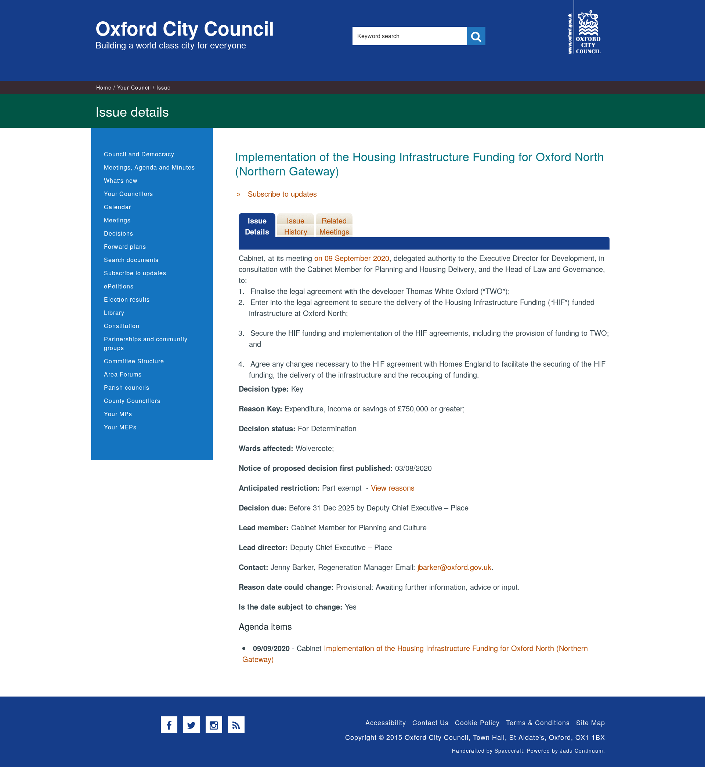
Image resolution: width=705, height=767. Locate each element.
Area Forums (123, 374)
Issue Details (257, 226)
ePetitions (119, 286)
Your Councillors (128, 193)
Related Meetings (334, 226)
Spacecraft (509, 750)
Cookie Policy (477, 722)
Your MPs (118, 414)
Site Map (590, 722)
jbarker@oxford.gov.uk (454, 566)
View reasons (393, 487)
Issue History (295, 226)
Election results (127, 299)
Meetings (117, 220)
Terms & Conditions (538, 722)
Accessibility (385, 722)
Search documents (131, 259)
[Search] (476, 36)
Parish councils (126, 387)
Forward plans (125, 246)
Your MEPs (120, 427)
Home (104, 87)
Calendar (117, 207)
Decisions (118, 233)
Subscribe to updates (135, 273)
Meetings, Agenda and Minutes (149, 167)
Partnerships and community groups (146, 343)
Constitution (122, 325)
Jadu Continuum (581, 750)
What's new (121, 180)
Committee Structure (134, 361)
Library (114, 312)
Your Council (134, 87)
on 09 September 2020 (351, 257)
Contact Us (430, 722)
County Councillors (132, 400)
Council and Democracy (139, 154)
